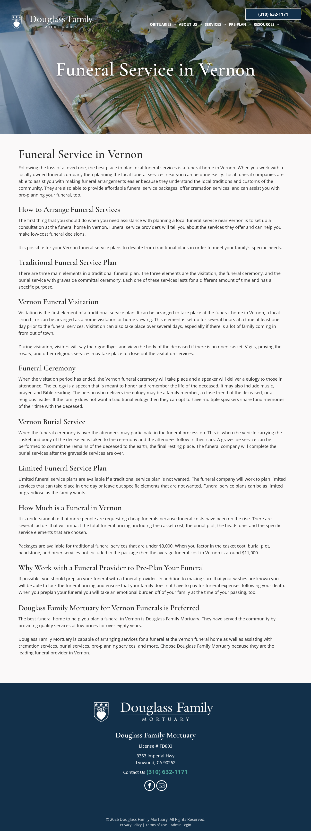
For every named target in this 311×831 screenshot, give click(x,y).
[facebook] (149, 786)
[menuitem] (163, 24)
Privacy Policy (131, 824)
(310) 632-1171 (167, 772)
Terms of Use (156, 824)
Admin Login (181, 824)
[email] (161, 786)
